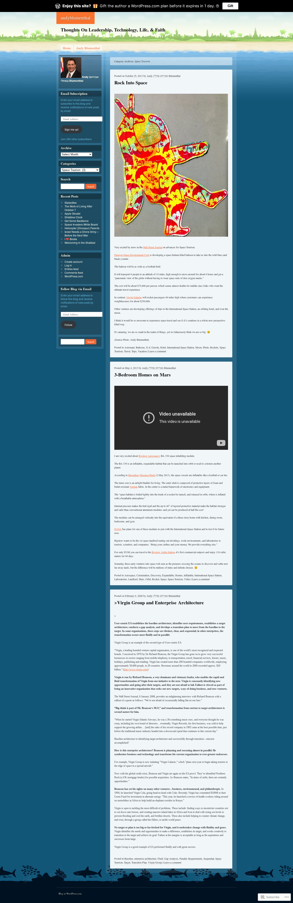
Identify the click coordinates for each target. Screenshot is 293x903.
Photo (206, 347)
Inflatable (188, 575)
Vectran (133, 486)
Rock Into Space (130, 82)
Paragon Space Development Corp (131, 255)
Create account (73, 261)
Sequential (209, 858)
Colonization (142, 575)
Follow (68, 325)
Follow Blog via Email (76, 289)
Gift (230, 6)
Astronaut (129, 347)
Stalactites (71, 202)
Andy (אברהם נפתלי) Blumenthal (163, 75)
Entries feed (72, 269)
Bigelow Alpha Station (163, 552)
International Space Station (180, 347)
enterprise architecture (145, 858)
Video (187, 579)
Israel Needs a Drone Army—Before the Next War (82, 233)
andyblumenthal (75, 18)
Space (163, 579)
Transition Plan (139, 862)
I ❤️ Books (71, 239)
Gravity (155, 347)
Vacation (142, 351)
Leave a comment (157, 351)
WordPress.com (74, 276)
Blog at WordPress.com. (70, 893)
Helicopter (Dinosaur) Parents (82, 228)
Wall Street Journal (152, 247)
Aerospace (129, 575)
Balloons (140, 347)
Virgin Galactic (134, 297)
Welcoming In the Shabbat (80, 242)
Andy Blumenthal (88, 48)
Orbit (148, 579)
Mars (141, 579)
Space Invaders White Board (81, 224)
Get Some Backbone (77, 221)
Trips (134, 351)
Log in (68, 265)
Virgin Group (155, 862)
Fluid (160, 858)
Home (67, 48)
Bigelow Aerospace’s (149, 455)
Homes (179, 575)
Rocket (155, 579)
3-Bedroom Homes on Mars (142, 374)
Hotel (163, 347)
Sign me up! (72, 129)
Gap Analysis (171, 858)
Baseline (128, 858)
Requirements (195, 858)
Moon (198, 347)
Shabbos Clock (73, 217)
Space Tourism (175, 579)
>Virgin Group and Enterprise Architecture (159, 602)
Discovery (156, 575)
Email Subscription (74, 93)
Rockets (214, 347)
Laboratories (120, 579)
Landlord (132, 579)
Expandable (168, 575)
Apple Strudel (72, 213)
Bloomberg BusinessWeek (141, 475)
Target (127, 862)
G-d (148, 347)
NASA (118, 529)
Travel (127, 351)
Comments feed (74, 272)
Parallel (183, 858)
